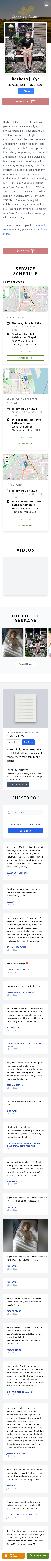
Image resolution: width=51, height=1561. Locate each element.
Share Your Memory (18, 784)
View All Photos (25, 664)
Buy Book (28, 742)
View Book (13, 742)
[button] (25, 296)
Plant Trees (25, 358)
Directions (25, 351)
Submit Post (25, 831)
